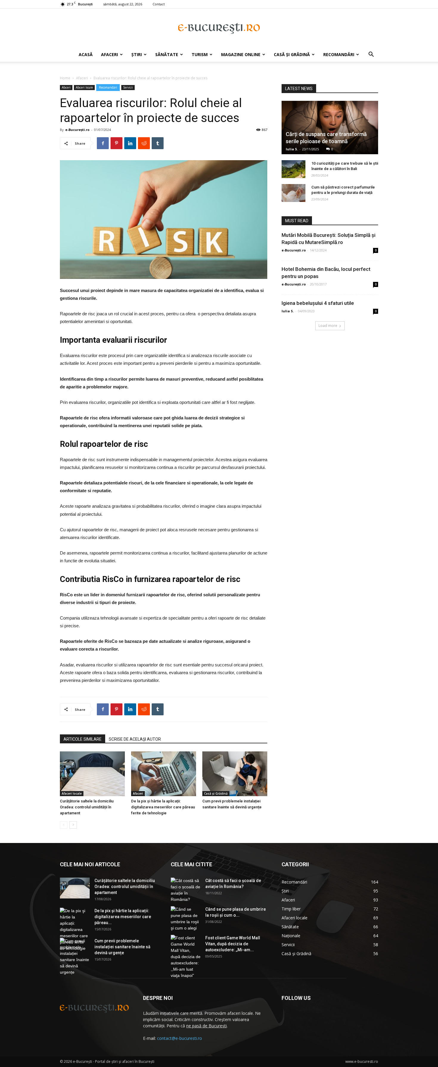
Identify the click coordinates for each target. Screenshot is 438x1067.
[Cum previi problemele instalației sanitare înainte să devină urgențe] (234, 773)
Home (65, 78)
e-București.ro (77, 129)
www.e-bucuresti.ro (361, 1061)
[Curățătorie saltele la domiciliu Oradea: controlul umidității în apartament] (92, 773)
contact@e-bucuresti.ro (179, 1038)
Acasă (86, 54)
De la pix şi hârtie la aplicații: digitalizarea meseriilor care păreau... (122, 916)
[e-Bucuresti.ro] (219, 28)
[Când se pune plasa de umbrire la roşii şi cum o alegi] (186, 918)
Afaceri (109, 54)
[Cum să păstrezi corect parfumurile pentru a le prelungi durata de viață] (293, 193)
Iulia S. (292, 149)
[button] (371, 55)
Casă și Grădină (292, 54)
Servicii (128, 87)
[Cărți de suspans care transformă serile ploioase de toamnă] (330, 127)
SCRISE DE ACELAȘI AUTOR (135, 739)
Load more (328, 325)
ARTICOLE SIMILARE (82, 739)
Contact (159, 4)
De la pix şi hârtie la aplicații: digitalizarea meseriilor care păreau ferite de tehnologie (163, 807)
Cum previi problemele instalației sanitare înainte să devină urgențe (122, 946)
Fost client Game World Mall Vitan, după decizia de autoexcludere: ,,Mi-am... (232, 943)
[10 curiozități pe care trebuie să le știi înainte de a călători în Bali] (293, 169)
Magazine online (240, 54)
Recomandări (338, 54)
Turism (200, 54)
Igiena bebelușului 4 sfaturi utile (318, 303)
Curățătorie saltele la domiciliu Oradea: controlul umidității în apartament (87, 807)
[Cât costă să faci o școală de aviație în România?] (186, 890)
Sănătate (166, 54)
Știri (136, 54)
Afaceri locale (84, 87)
